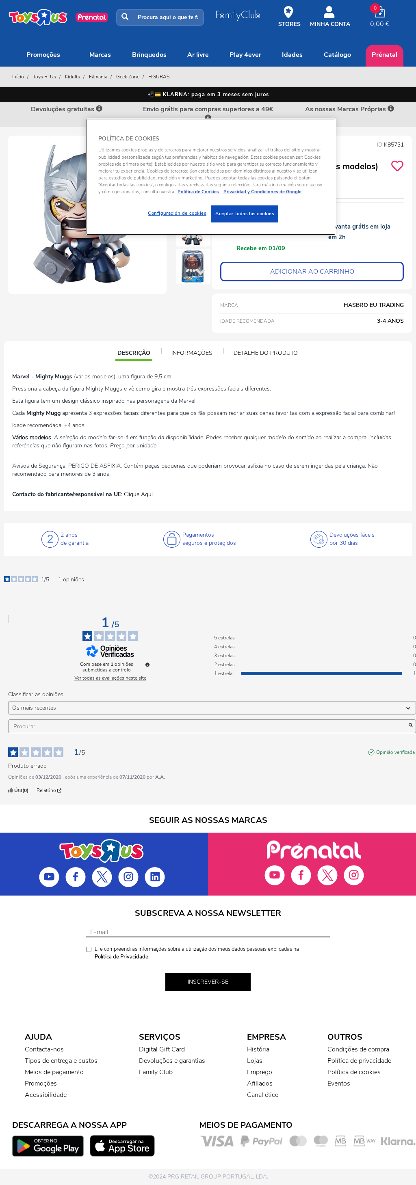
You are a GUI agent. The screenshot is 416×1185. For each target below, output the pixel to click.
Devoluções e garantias (172, 1060)
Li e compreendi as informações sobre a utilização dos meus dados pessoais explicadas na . (197, 953)
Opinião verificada (395, 752)
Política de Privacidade (121, 957)
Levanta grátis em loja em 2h (359, 231)
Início (18, 76)
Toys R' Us (44, 76)
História (258, 1049)
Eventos (338, 1083)
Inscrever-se (208, 982)
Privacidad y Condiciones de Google (261, 191)
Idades (292, 54)
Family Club (156, 1072)
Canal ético (263, 1094)
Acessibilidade (46, 1094)
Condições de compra (358, 1049)
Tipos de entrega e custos (61, 1060)
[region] (211, 177)
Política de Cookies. (199, 191)
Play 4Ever (245, 54)
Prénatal (384, 54)
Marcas (100, 54)
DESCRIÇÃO (134, 354)
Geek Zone (127, 76)
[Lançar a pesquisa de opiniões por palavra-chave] (410, 726)
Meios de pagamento (54, 1072)
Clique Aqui (138, 494)
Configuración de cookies (177, 213)
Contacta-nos (44, 1049)
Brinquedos (149, 54)
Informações (191, 353)
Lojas (254, 1060)
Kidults (72, 76)
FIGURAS (158, 76)
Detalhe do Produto (266, 353)
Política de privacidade (359, 1060)
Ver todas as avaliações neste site (110, 678)
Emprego (259, 1072)
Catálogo (337, 54)
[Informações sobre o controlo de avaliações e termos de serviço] (147, 664)
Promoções (43, 54)
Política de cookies (354, 1072)
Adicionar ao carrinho (312, 271)
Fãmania (98, 76)
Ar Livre (198, 54)
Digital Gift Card (162, 1049)
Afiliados (260, 1083)
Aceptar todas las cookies (244, 213)
